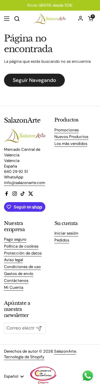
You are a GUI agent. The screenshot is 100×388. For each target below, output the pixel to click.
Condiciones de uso (22, 266)
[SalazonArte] (50, 18)
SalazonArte (65, 351)
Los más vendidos (70, 143)
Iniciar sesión (66, 233)
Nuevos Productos (71, 136)
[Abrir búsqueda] (16, 18)
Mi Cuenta (13, 287)
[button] (90, 18)
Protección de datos (23, 253)
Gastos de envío (18, 273)
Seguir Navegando (34, 80)
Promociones (66, 130)
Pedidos (61, 240)
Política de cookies (21, 246)
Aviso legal (13, 259)
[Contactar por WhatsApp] (87, 375)
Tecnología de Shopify (24, 357)
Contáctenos (16, 280)
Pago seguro (15, 239)
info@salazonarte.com (24, 182)
